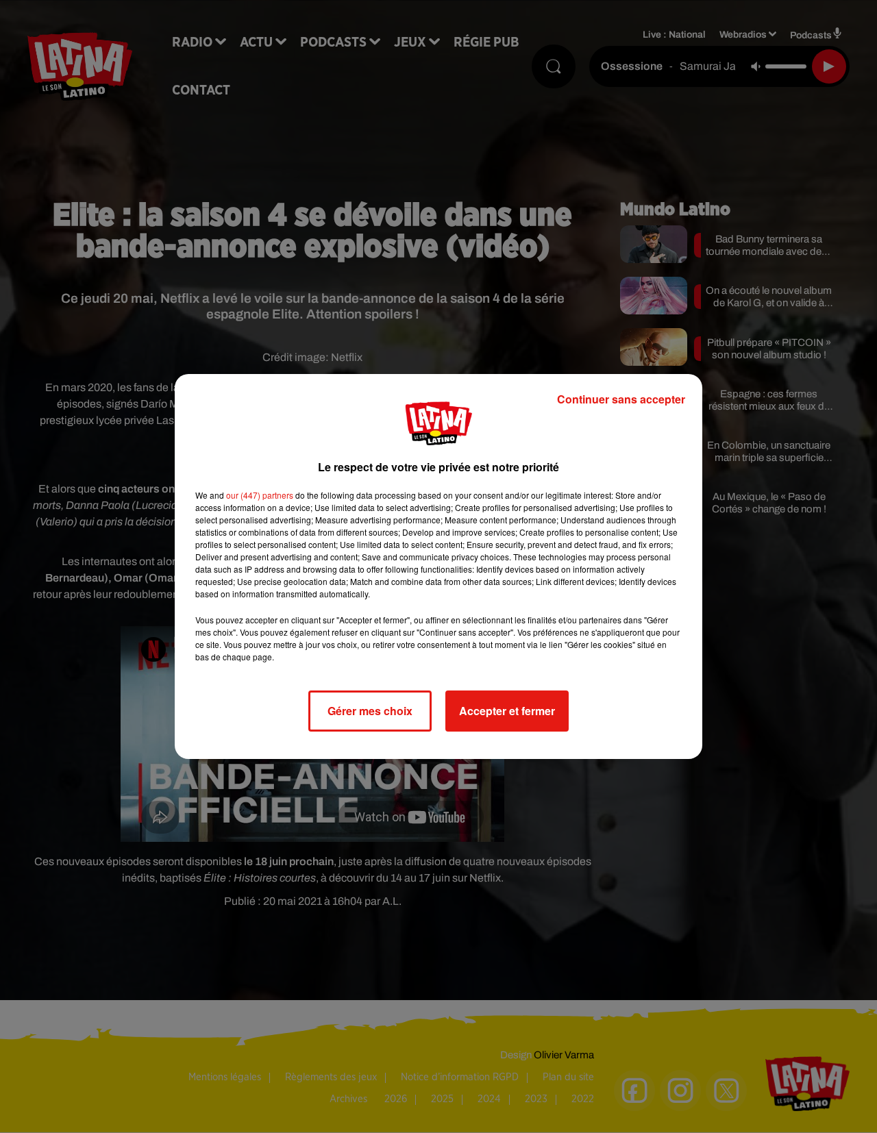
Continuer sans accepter (621, 399)
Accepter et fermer (507, 711)
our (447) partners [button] (259, 495)
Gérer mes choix (370, 711)
